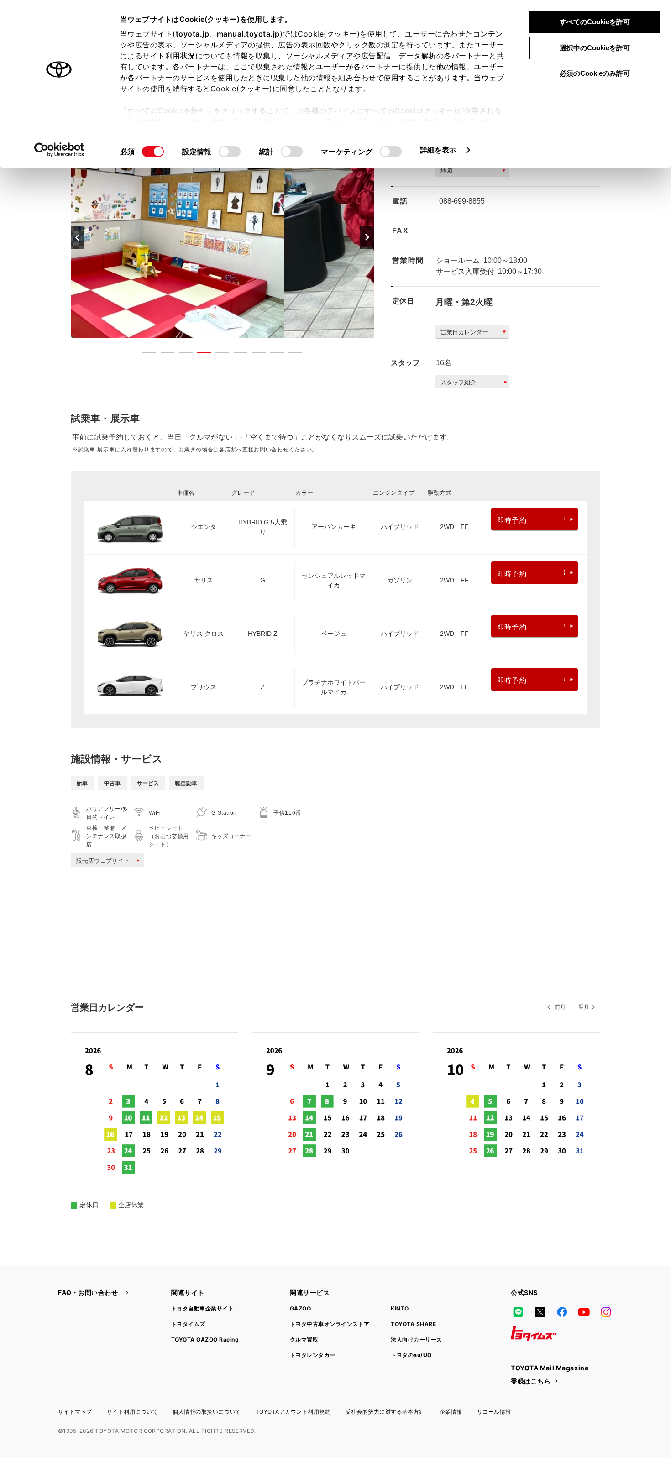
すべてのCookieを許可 (595, 22)
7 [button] (254, 354)
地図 (446, 170)
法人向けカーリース (416, 1339)
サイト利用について (132, 1411)
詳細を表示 (438, 149)
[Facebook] (562, 1312)
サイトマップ (75, 1411)
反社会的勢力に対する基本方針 (385, 1411)
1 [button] (144, 354)
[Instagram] (605, 1312)
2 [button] (163, 354)
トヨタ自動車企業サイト (202, 1308)
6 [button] (236, 354)
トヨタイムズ (188, 1324)
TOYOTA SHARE (413, 1324)
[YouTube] (584, 1312)
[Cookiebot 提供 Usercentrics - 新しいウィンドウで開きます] (59, 149)
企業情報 (451, 1411)
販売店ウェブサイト (103, 860)
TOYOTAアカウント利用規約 (293, 1411)
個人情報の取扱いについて (207, 1411)
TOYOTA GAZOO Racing (205, 1339)
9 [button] (290, 354)
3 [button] (181, 354)
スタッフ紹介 (458, 382)
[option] (222, 237)
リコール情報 (494, 1411)
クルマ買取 (304, 1339)
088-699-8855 (462, 201)
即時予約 (512, 520)
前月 (560, 1007)
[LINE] (518, 1312)
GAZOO (300, 1308)
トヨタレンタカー (313, 1355)
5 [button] (217, 354)
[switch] (230, 151)
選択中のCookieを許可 (595, 48)
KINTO (400, 1308)
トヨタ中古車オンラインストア (330, 1324)
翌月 (583, 1007)
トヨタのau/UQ (411, 1355)
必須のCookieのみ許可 (595, 73)
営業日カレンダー (464, 332)
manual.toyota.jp (248, 33)
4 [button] (199, 354)
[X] (540, 1312)
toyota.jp (193, 33)
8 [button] (272, 354)
